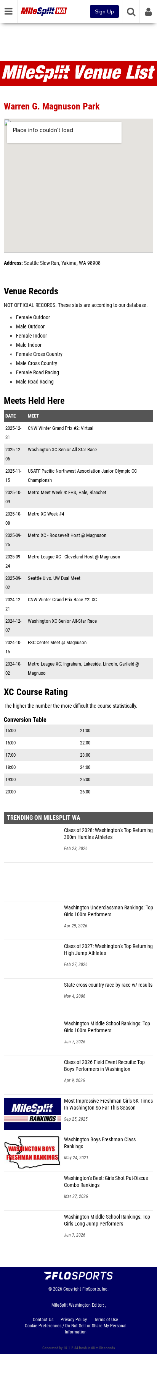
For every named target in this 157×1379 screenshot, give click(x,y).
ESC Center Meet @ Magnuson (57, 642)
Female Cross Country (39, 354)
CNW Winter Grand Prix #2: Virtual (60, 428)
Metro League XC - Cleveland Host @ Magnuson (74, 557)
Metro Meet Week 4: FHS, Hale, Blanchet (67, 492)
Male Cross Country (36, 363)
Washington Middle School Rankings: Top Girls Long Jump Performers (107, 1220)
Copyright (72, 1289)
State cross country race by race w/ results (108, 985)
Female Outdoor (33, 317)
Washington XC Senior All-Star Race (62, 449)
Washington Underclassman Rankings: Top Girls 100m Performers (108, 911)
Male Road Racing (35, 382)
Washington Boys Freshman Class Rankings (100, 1143)
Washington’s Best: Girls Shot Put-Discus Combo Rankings (106, 1181)
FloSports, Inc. (95, 1289)
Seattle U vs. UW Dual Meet (54, 578)
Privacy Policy (74, 1319)
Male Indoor (29, 345)
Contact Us (43, 1319)
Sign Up (104, 11)
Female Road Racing (37, 372)
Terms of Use (106, 1319)
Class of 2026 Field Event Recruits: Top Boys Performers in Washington (104, 1065)
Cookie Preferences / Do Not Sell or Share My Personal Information (76, 1329)
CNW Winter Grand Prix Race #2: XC (62, 599)
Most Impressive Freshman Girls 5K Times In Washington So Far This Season (108, 1104)
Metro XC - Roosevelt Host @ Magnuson (67, 535)
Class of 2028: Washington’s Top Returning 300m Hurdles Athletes (108, 833)
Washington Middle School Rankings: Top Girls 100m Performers (107, 1027)
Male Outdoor (30, 326)
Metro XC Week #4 (46, 514)
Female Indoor (31, 336)
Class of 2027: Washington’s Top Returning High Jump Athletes (108, 949)
